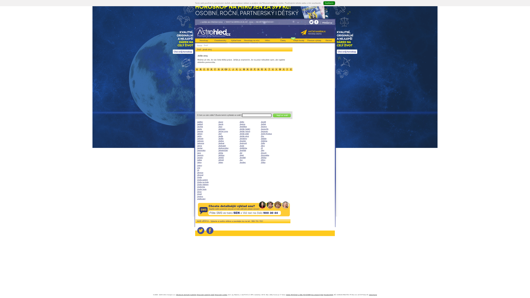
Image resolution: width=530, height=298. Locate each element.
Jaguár (200, 131)
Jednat (221, 143)
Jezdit (263, 122)
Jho (262, 136)
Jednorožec (223, 148)
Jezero (264, 126)
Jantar (200, 148)
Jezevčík (264, 129)
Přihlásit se (327, 23)
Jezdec (243, 162)
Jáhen (199, 134)
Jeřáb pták (244, 134)
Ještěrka (243, 148)
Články (283, 40)
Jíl (262, 148)
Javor (220, 122)
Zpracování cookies (221, 295)
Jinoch (264, 153)
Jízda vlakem (203, 184)
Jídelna (264, 141)
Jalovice (200, 143)
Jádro (199, 129)
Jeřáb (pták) (245, 129)
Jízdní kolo (201, 189)
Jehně (221, 160)
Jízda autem (202, 180)
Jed (220, 134)
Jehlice (221, 155)
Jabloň (200, 124)
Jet (241, 153)
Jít (198, 170)
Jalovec (200, 141)
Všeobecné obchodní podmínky (186, 295)
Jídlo (263, 143)
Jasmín (200, 155)
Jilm (262, 150)
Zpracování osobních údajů (205, 295)
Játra (199, 162)
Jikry (263, 146)
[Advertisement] (243, 90)
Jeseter (243, 141)
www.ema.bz (373, 295)
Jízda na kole (203, 182)
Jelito (242, 122)
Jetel (242, 155)
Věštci (267, 40)
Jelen (220, 162)
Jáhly (199, 136)
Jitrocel (200, 175)
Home (199, 45)
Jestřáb (243, 150)
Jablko (200, 122)
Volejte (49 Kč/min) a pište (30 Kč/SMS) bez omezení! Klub (304, 295)
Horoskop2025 (328, 295)
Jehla (220, 153)
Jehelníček (223, 150)
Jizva (199, 192)
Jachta (200, 126)
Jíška (263, 162)
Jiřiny (263, 160)
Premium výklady (314, 40)
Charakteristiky (220, 40)
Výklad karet (236, 40)
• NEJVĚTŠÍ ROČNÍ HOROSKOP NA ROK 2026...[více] (253, 22)
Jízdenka (201, 187)
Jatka (199, 160)
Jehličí (221, 157)
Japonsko (201, 150)
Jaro (199, 153)
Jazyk (220, 124)
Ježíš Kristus (266, 134)
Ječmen (221, 129)
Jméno (200, 196)
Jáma (199, 146)
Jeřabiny (243, 138)
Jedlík (220, 138)
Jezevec (264, 131)
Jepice (242, 124)
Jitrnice (200, 172)
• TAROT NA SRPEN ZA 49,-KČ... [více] (216, 22)
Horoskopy (204, 40)
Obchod (328, 40)
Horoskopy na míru (251, 40)
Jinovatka (265, 155)
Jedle (220, 136)
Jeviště (243, 157)
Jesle (242, 146)
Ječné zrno (223, 131)
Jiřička (263, 157)
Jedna (221, 141)
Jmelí (199, 194)
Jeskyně (243, 143)
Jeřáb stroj (244, 136)
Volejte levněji (298, 40)
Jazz (220, 126)
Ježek (263, 124)
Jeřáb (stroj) (245, 131)
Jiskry (199, 165)
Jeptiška (243, 126)
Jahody (200, 138)
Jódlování (201, 199)
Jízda (199, 177)
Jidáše (264, 138)
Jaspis (200, 157)
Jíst (198, 168)
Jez (241, 160)
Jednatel (222, 146)
